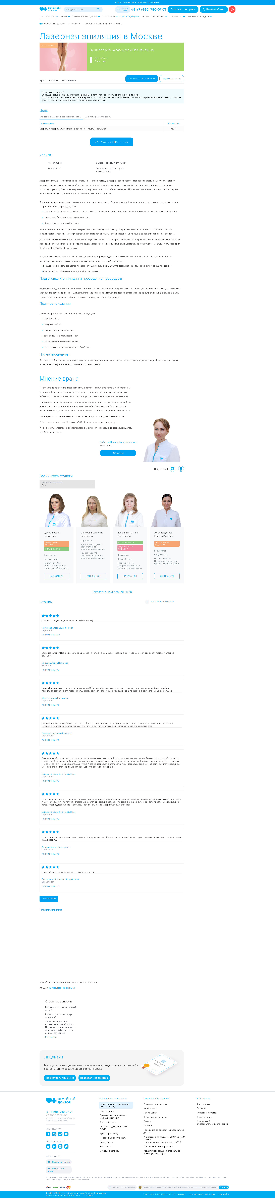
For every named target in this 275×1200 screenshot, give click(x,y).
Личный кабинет (215, 9)
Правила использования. (149, 2)
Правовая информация (94, 1078)
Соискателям (203, 1104)
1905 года (51, 988)
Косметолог (54, 168)
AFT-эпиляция (55, 163)
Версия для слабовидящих (124, 1187)
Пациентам (176, 16)
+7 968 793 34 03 (56, 1115)
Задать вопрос (171, 79)
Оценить (224, 1187)
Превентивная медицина (51, 543)
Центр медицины (129, 16)
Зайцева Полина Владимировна (118, 442)
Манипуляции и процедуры (98, 117)
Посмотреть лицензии (60, 1078)
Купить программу (109, 1133)
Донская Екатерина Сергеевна (57, 733)
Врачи (64, 16)
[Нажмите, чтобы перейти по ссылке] (232, 9)
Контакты (148, 1126)
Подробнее (100, 58)
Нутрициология (52, 549)
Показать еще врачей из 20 (112, 591)
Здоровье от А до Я (198, 16)
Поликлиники (68, 80)
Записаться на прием (183, 9)
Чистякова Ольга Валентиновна (57, 628)
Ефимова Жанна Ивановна (55, 663)
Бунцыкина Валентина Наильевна (58, 774)
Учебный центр (204, 1117)
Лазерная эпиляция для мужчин (111, 163)
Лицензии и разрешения (155, 1117)
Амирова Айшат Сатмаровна (56, 847)
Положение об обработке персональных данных (164, 1194)
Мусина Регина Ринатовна (55, 698)
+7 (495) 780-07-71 (151, 9)
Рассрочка (105, 1146)
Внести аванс (106, 1142)
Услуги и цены (48, 16)
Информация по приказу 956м (202, 1194)
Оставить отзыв (49, 899)
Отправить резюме (206, 1113)
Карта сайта (223, 1194)
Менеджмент (150, 1108)
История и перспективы (155, 1104)
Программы (158, 16)
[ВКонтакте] (172, 469)
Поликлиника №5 (50, 670)
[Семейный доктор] (50, 9)
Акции (145, 16)
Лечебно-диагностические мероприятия (61, 117)
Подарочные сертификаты (113, 1138)
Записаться (118, 453)
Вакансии (201, 1108)
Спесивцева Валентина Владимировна (61, 879)
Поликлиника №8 (50, 886)
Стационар (109, 16)
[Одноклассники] (181, 469)
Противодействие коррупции (158, 1146)
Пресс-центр (150, 1113)
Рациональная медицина (125, 548)
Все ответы (51, 1037)
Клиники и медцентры (85, 16)
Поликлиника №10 (51, 635)
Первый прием (107, 1111)
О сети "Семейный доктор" (156, 1098)
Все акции (100, 61)
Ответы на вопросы (109, 1151)
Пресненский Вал (66, 988)
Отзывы (53, 80)
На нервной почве (56, 1169)
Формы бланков (108, 1122)
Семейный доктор (61, 1162)
